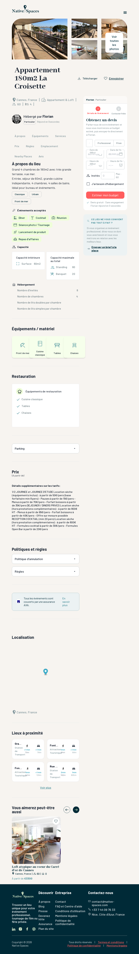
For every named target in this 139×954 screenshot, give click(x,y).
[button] (69, 39)
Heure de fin (116, 161)
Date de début (94, 151)
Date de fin (115, 150)
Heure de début (94, 162)
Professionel (104, 143)
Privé (119, 143)
